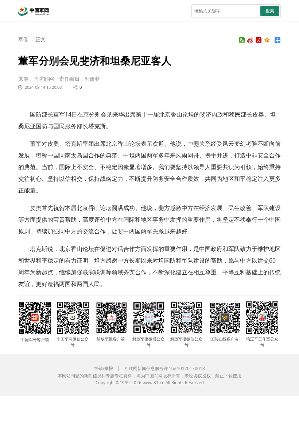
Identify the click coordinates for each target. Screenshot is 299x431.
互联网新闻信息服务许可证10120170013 (164, 368)
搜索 (269, 11)
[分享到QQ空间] (267, 40)
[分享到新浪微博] (250, 40)
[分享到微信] (242, 40)
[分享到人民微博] (259, 40)
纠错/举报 (103, 368)
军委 (23, 39)
